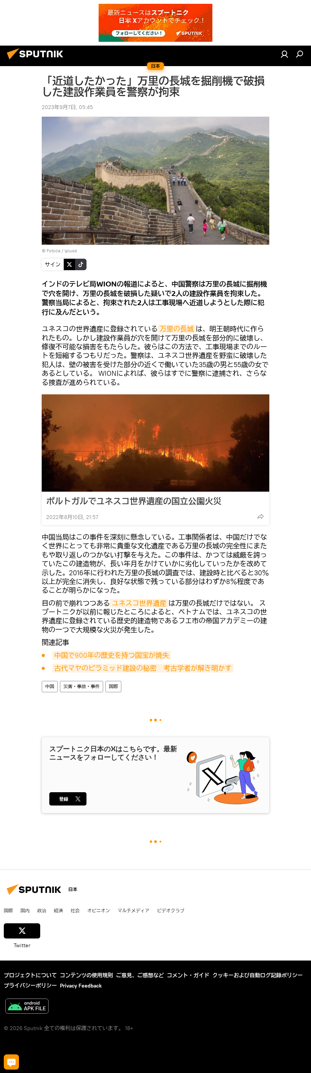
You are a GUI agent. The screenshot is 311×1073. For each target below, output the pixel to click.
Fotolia (53, 250)
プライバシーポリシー (30, 985)
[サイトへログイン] (284, 54)
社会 (75, 910)
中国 (49, 686)
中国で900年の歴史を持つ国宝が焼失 (111, 655)
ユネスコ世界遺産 (139, 603)
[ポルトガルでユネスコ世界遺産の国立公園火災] (155, 443)
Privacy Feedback (81, 985)
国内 (25, 910)
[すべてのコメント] (11, 1062)
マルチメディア (133, 910)
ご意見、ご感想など (140, 975)
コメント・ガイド (188, 975)
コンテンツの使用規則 (86, 975)
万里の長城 (177, 328)
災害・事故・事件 (81, 686)
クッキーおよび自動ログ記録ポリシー (257, 975)
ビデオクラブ (170, 910)
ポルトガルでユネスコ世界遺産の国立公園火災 (133, 501)
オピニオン (98, 910)
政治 (41, 910)
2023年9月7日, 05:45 (67, 107)
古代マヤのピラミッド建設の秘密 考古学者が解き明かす (143, 668)
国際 (113, 686)
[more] (260, 516)
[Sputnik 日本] (37, 60)
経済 (58, 910)
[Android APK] (27, 1007)
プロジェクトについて (30, 975)
